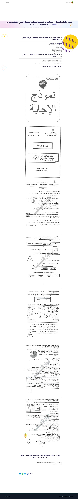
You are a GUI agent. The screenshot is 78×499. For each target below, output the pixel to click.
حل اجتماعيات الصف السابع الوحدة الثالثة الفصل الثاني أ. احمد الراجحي (51, 61)
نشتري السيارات (7, 496)
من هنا (38, 462)
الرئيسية (7, 2)
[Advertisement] (39, 12)
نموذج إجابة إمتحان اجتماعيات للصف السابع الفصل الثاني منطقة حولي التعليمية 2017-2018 (42, 38)
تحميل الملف (40, 457)
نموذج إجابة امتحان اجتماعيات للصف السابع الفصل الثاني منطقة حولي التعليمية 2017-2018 (47, 63)
